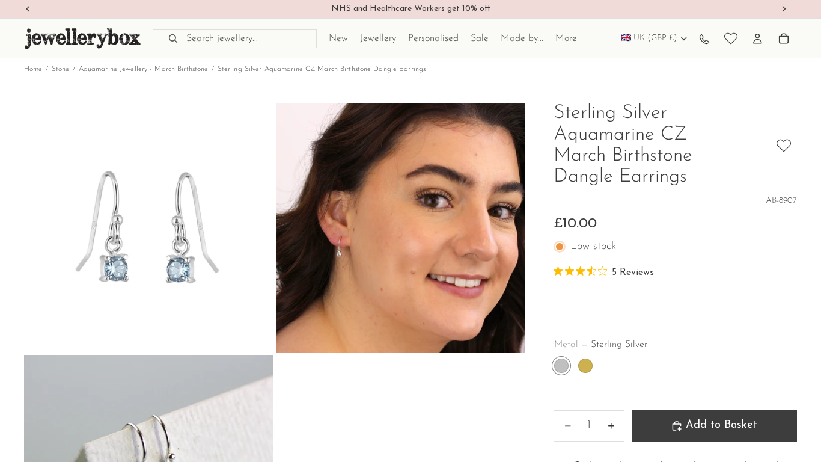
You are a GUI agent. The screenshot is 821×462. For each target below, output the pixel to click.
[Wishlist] (731, 38)
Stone (61, 69)
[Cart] (784, 38)
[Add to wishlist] (784, 145)
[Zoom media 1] (148, 228)
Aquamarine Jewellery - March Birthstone (144, 69)
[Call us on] (704, 38)
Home (33, 69)
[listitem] (566, 38)
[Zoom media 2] (400, 228)
